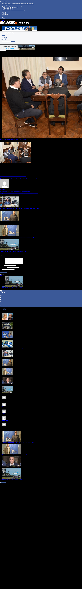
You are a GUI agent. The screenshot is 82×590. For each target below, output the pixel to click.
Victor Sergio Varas (5, 420)
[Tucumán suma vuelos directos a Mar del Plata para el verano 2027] (9, 249)
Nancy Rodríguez (5, 406)
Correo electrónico (3, 267)
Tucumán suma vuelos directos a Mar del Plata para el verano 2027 (12, 6)
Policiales (4, 38)
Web (1, 269)
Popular (3, 307)
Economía (1, 50)
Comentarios (4, 309)
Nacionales (4, 37)
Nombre (1, 265)
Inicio (3, 35)
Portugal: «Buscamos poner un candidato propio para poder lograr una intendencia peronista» (18, 237)
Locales (4, 36)
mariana (3, 413)
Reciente (3, 308)
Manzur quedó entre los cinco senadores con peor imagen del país (12, 5)
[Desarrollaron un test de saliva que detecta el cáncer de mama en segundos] (7, 347)
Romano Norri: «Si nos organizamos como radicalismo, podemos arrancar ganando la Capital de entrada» (18, 4)
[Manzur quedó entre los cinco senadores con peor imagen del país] (11, 466)
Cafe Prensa (2, 189)
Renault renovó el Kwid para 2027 (7, 8)
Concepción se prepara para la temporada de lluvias (10, 7)
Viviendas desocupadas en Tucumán (7, 9)
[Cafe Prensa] (14, 23)
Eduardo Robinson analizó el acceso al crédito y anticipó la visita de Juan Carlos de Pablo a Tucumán (17, 3)
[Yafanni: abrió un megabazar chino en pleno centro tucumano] (7, 329)
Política (4, 39)
